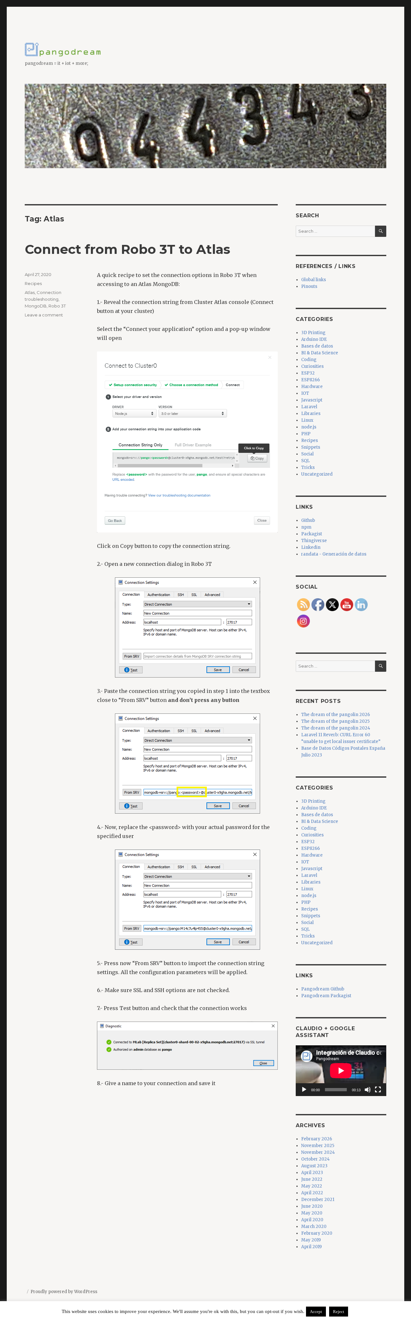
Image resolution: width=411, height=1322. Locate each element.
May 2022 (311, 1186)
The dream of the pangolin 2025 (335, 721)
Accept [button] (316, 1311)
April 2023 (312, 1172)
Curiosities (312, 366)
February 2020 (316, 1233)
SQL (305, 460)
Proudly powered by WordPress (64, 1291)
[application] (341, 1070)
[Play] (304, 1089)
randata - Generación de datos (333, 554)
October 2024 (315, 1159)
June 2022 (311, 1179)
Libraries (310, 413)
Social (307, 454)
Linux (307, 420)
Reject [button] (338, 1311)
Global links (313, 279)
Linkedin (310, 547)
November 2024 (318, 1152)
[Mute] (367, 1089)
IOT (305, 393)
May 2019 (311, 1240)
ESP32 (308, 373)
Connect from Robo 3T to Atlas (127, 249)
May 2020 (311, 1213)
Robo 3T (57, 305)
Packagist (311, 534)
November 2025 (317, 1145)
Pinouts (309, 286)
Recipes (33, 283)
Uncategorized (317, 474)
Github (308, 520)
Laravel (309, 407)
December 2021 (317, 1199)
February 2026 (316, 1139)
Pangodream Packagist (326, 995)
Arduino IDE (314, 339)
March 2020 (314, 1226)
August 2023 (314, 1166)
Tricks (308, 467)
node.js (308, 427)
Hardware (312, 386)
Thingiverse (314, 540)
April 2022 (312, 1193)
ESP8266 (310, 380)
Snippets (310, 447)
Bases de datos (317, 346)
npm (306, 527)
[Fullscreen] (378, 1089)
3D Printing (313, 332)
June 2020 (312, 1206)
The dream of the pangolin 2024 (335, 728)
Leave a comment (44, 314)
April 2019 (311, 1246)
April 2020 (312, 1220)
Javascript (311, 400)
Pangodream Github (322, 989)
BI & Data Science (319, 353)
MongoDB (36, 305)
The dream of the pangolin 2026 (335, 714)
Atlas (30, 292)
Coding (309, 359)
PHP (305, 433)
